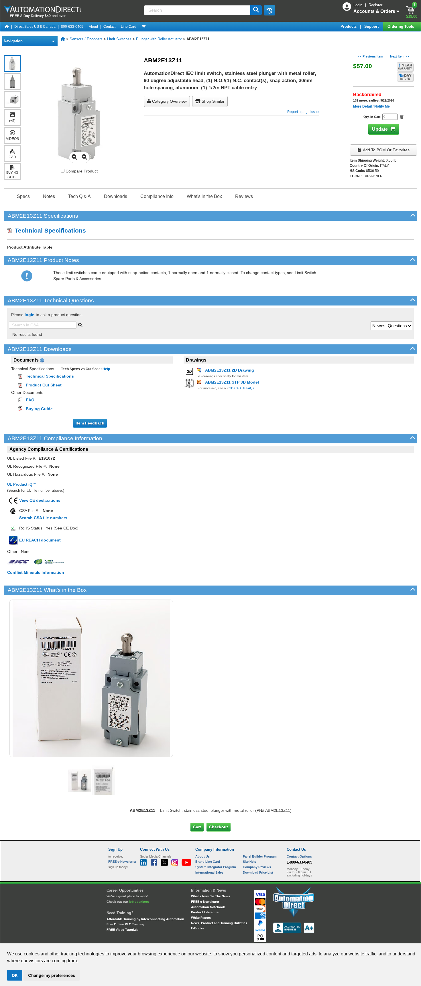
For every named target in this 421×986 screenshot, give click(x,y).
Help (106, 369)
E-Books (197, 928)
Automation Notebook (208, 907)
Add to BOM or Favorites (386, 150)
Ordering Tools (401, 26)
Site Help (249, 861)
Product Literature (205, 912)
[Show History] (269, 10)
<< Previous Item (370, 56)
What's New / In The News (210, 896)
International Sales (209, 872)
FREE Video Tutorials (122, 929)
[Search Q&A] (80, 324)
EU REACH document (40, 540)
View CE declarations (39, 500)
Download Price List (258, 872)
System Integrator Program (215, 867)
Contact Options (299, 856)
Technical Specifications (48, 230)
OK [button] (15, 975)
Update (380, 129)
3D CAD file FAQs (241, 388)
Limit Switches (119, 39)
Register (375, 5)
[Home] (7, 26)
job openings (139, 901)
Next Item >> (399, 56)
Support (372, 26)
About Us (202, 856)
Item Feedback (90, 423)
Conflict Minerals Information (35, 572)
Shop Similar (212, 101)
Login (358, 5)
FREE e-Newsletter (205, 901)
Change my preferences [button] (51, 975)
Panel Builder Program (260, 856)
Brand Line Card (207, 861)
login (30, 314)
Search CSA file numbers (43, 517)
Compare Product (81, 171)
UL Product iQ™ (21, 484)
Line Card (128, 27)
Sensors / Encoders (86, 39)
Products (349, 26)
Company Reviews (257, 867)
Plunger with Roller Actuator (159, 39)
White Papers (201, 917)
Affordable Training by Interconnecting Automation (145, 919)
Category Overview (169, 101)
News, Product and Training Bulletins (219, 923)
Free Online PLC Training (125, 924)
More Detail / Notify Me (371, 106)
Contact (109, 27)
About (93, 27)
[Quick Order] (144, 26)
